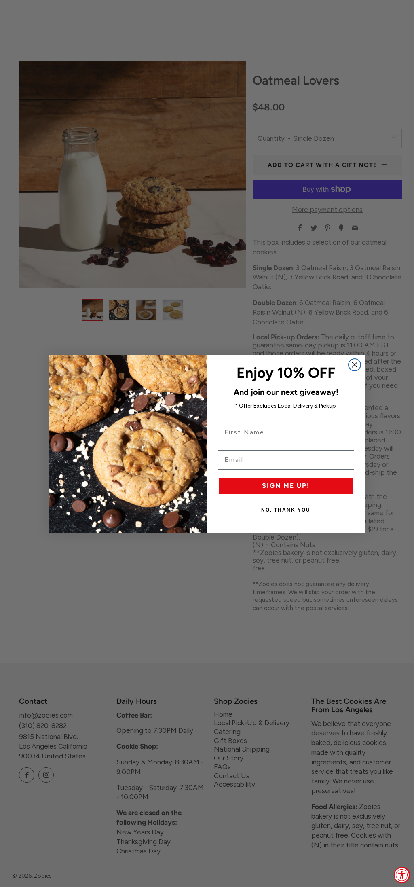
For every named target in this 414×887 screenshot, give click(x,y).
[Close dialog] (355, 365)
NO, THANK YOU (285, 510)
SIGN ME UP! (286, 485)
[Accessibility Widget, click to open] (402, 875)
